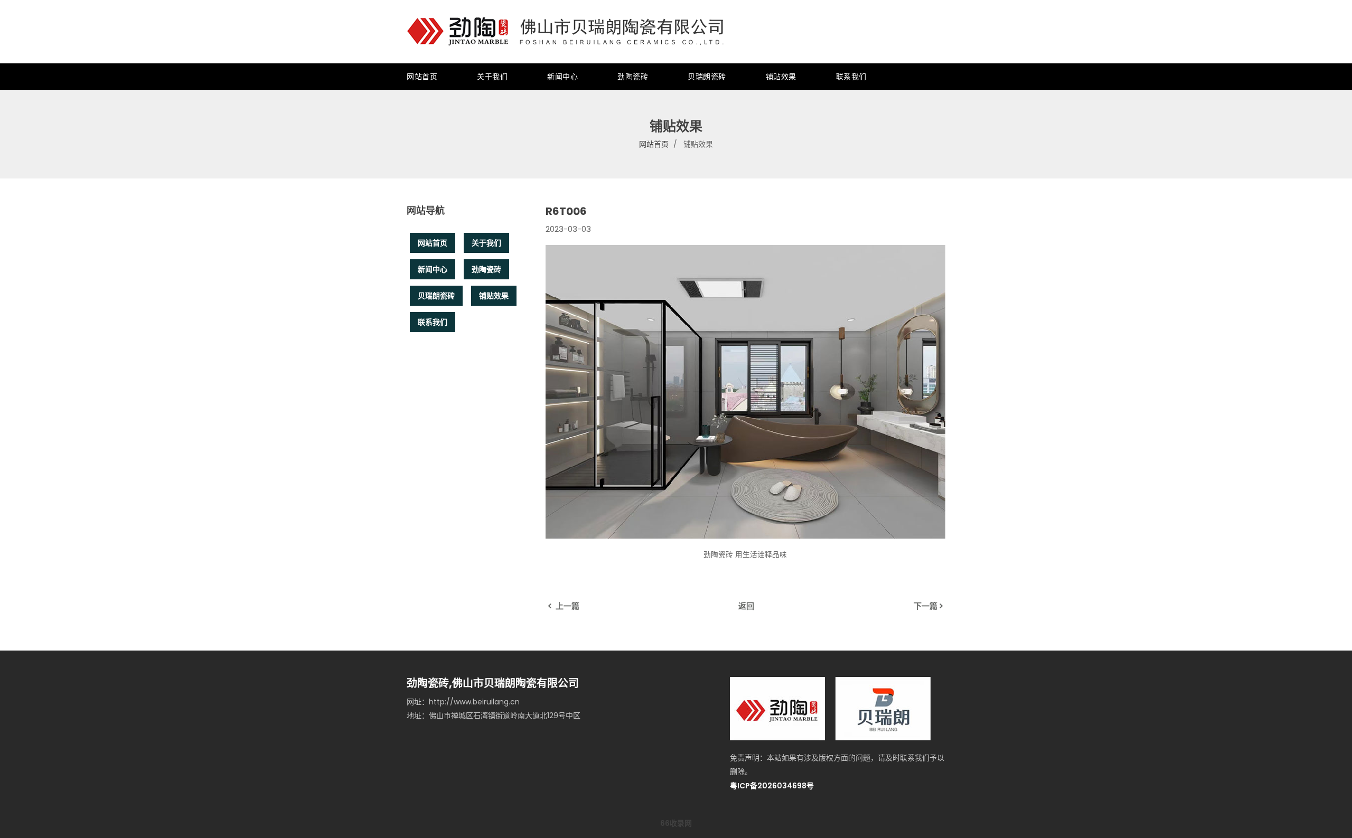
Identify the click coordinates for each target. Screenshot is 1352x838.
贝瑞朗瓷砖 (707, 76)
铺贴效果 (781, 76)
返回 (746, 605)
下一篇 (925, 605)
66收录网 (676, 823)
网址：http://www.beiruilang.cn (463, 701)
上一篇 (566, 605)
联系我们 (851, 76)
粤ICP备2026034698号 (772, 785)
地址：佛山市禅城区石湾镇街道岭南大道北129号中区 (493, 715)
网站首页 (422, 76)
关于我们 (492, 76)
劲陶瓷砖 (632, 76)
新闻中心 (562, 76)
